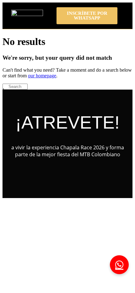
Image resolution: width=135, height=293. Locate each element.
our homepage (42, 75)
